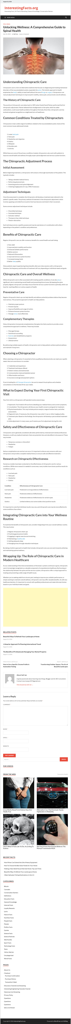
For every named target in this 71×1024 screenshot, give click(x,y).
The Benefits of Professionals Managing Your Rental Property (24, 652)
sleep (14, 261)
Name (5, 729)
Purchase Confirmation (12, 976)
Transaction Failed (11, 982)
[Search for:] (35, 759)
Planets (6, 924)
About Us (7, 970)
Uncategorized (8, 955)
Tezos (6, 949)
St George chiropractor (24, 382)
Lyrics (6, 911)
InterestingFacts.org (21, 8)
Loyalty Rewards (9, 908)
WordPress (57, 1021)
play (58, 280)
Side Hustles (8, 940)
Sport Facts (7, 943)
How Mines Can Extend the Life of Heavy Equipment (20, 862)
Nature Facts (8, 914)
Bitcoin (6, 886)
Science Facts (8, 933)
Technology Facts (9, 946)
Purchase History (10, 979)
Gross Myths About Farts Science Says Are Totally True (17, 811)
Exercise (11, 336)
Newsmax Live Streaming (12, 992)
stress (16, 314)
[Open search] (66, 17)
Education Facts (9, 899)
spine (39, 90)
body (14, 92)
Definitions (7, 896)
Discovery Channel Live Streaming (15, 986)
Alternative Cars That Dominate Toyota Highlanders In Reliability (50, 811)
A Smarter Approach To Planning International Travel (22, 644)
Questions (7, 998)
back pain (16, 134)
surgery (49, 92)
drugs (43, 92)
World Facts (8, 958)
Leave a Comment (24, 34)
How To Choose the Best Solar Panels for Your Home (20, 865)
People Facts (8, 921)
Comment (7, 704)
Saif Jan (16, 34)
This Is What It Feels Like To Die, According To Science (18, 847)
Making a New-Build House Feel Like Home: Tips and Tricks (22, 869)
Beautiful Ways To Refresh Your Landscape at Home (21, 637)
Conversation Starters (11, 892)
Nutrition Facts (9, 918)
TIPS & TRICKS (6, 24)
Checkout (7, 973)
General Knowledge (10, 902)
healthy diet (21, 539)
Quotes (6, 930)
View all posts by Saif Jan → (25, 685)
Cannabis (7, 889)
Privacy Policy (8, 995)
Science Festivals (9, 936)
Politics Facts (8, 927)
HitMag (65, 1021)
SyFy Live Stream (9, 1007)
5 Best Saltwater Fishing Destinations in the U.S (19, 875)
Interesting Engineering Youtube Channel (17, 989)
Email (5, 737)
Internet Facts (8, 905)
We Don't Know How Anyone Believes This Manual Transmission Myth (51, 847)
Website (6, 746)
